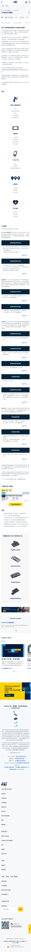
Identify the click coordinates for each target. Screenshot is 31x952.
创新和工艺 (3, 807)
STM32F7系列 (5, 69)
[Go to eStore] (26, 2)
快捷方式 (3, 865)
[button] (2, 2)
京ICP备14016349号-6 (15, 945)
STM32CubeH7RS (20, 760)
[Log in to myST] (29, 2)
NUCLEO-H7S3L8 (15, 566)
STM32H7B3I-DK (15, 582)
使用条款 (6, 941)
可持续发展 (3, 802)
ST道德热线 (4, 885)
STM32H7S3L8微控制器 (7, 622)
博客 (2, 820)
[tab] (2, 17)
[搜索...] (3, 5)
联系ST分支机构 (5, 836)
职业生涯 (3, 811)
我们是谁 (3, 793)
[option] (6, 23)
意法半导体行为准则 (6, 890)
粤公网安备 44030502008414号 (16, 946)
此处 (5, 82)
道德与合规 (3, 881)
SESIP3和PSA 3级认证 (18, 750)
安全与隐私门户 (5, 894)
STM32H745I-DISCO (15, 598)
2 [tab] (16, 700)
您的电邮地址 (4, 905)
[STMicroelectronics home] (15, 2)
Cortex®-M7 (21, 39)
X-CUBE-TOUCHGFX (22, 763)
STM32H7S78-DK (15, 549)
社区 (2, 844)
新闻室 (2, 849)
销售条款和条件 (12, 941)
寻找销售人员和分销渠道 (7, 840)
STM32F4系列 (13, 69)
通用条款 (3, 824)
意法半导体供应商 (5, 815)
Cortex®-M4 (4, 41)
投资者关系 (3, 798)
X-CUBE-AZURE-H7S (21, 767)
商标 (17, 941)
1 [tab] (13, 700)
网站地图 (3, 869)
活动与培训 (3, 853)
